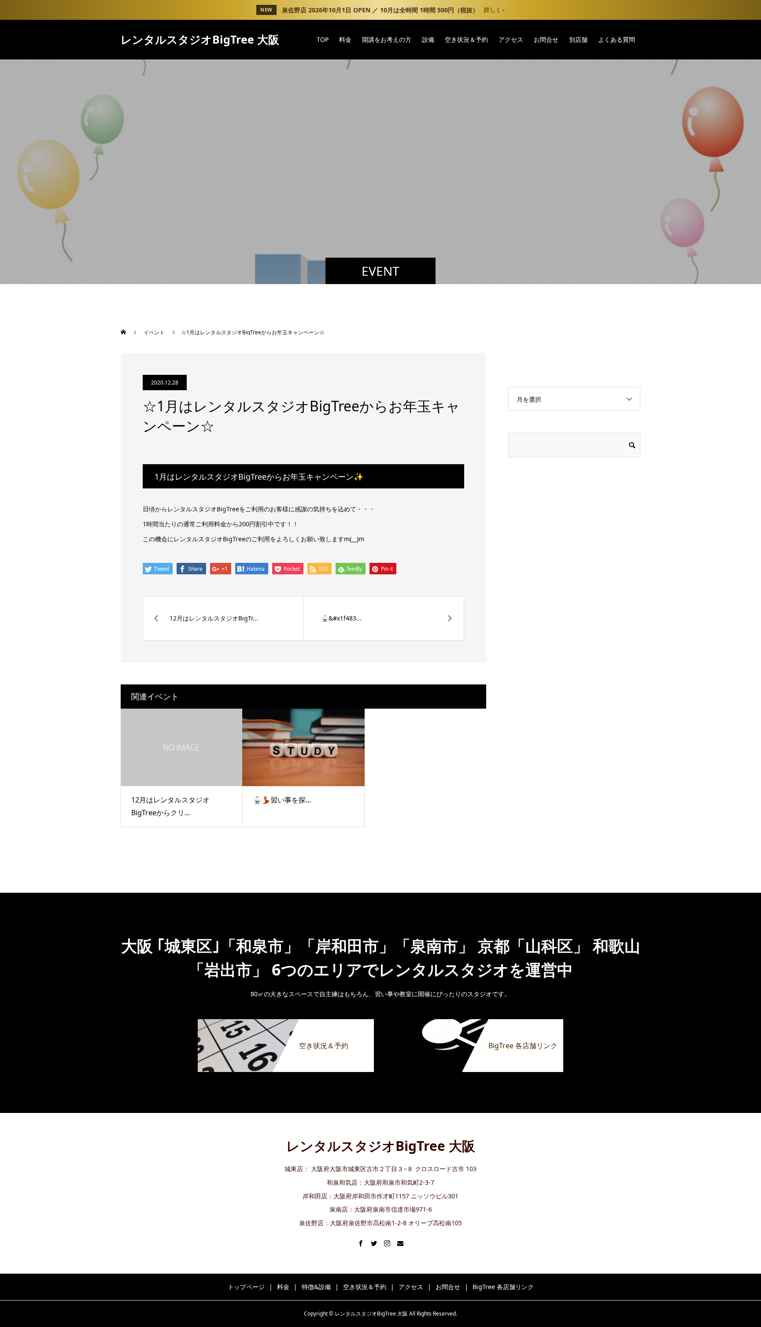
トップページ (246, 1287)
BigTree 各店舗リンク (503, 1287)
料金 (345, 39)
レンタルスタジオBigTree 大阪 (200, 39)
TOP (323, 39)
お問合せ (546, 39)
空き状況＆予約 (466, 39)
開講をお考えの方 (386, 39)
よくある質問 (616, 39)
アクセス (511, 39)
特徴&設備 (316, 1287)
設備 (428, 39)
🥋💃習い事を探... (282, 800)
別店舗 (578, 39)
